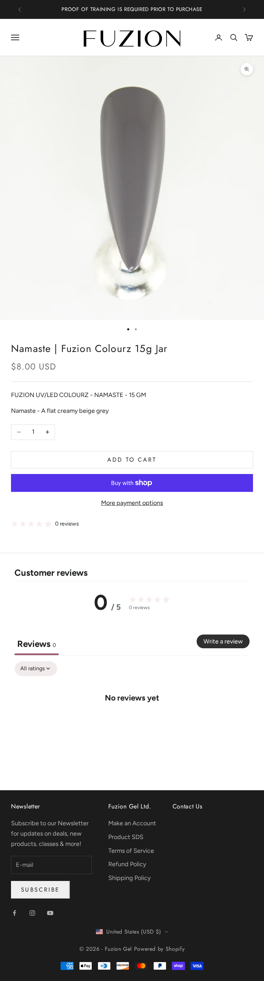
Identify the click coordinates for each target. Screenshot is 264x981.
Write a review (223, 641)
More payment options (132, 503)
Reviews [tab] (36, 644)
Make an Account (132, 823)
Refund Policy (127, 864)
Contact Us (187, 806)
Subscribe (40, 889)
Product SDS (125, 837)
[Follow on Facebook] (14, 913)
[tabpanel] (132, 718)
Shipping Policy (129, 878)
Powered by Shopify (159, 949)
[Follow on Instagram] (32, 913)
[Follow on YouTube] (50, 913)
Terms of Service (131, 851)
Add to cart (131, 459)
